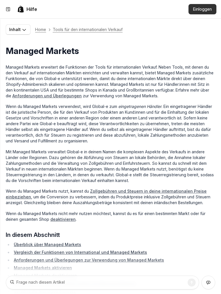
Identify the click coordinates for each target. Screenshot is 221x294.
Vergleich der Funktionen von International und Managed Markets (80, 252)
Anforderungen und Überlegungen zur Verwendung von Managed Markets (89, 260)
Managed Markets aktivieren (43, 267)
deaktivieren (63, 219)
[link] (27, 9)
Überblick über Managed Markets (47, 244)
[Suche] (192, 282)
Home (40, 29)
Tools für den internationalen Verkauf (88, 29)
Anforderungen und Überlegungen (47, 95)
